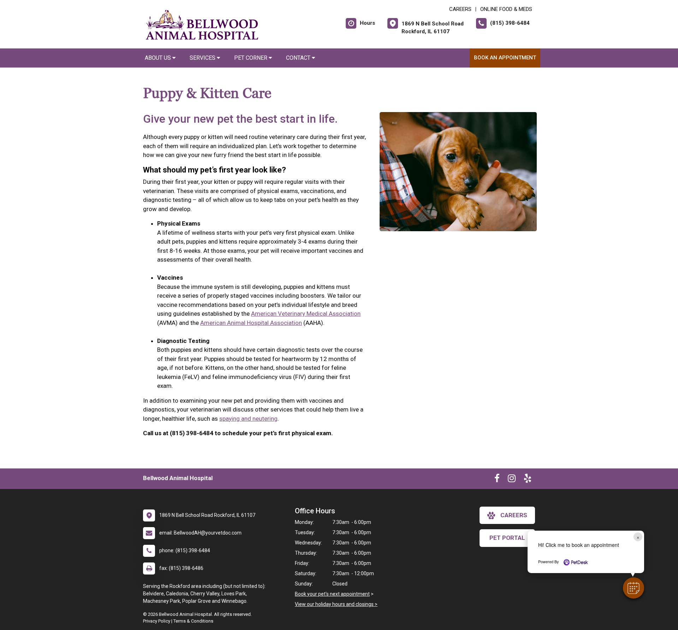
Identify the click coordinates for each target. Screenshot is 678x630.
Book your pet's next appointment (332, 594)
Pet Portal (507, 537)
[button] (633, 588)
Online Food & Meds (506, 9)
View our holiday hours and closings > (336, 604)
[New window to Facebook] (497, 480)
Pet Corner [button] (251, 57)
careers (513, 515)
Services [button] (203, 57)
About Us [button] (158, 57)
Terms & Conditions (193, 621)
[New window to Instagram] (511, 480)
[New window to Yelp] (527, 480)
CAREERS (460, 9)
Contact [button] (299, 57)
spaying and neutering (248, 418)
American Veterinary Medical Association (306, 313)
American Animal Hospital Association (251, 322)
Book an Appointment (505, 57)
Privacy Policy (156, 621)
